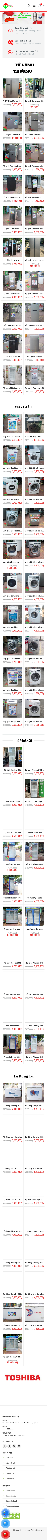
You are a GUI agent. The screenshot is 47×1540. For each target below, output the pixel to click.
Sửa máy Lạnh (11, 1501)
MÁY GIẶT (23, 407)
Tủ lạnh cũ (10, 1458)
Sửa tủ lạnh (10, 1491)
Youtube (19, 1446)
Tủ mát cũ (10, 1473)
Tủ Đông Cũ (23, 1076)
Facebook (5, 1446)
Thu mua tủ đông (12, 1506)
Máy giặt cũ (10, 1463)
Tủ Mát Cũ (23, 740)
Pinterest (14, 1446)
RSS (9, 1446)
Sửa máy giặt (11, 1496)
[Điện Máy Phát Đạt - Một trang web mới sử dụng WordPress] (8, 5)
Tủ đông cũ (10, 1468)
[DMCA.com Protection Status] (11, 1515)
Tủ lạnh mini (10, 1478)
